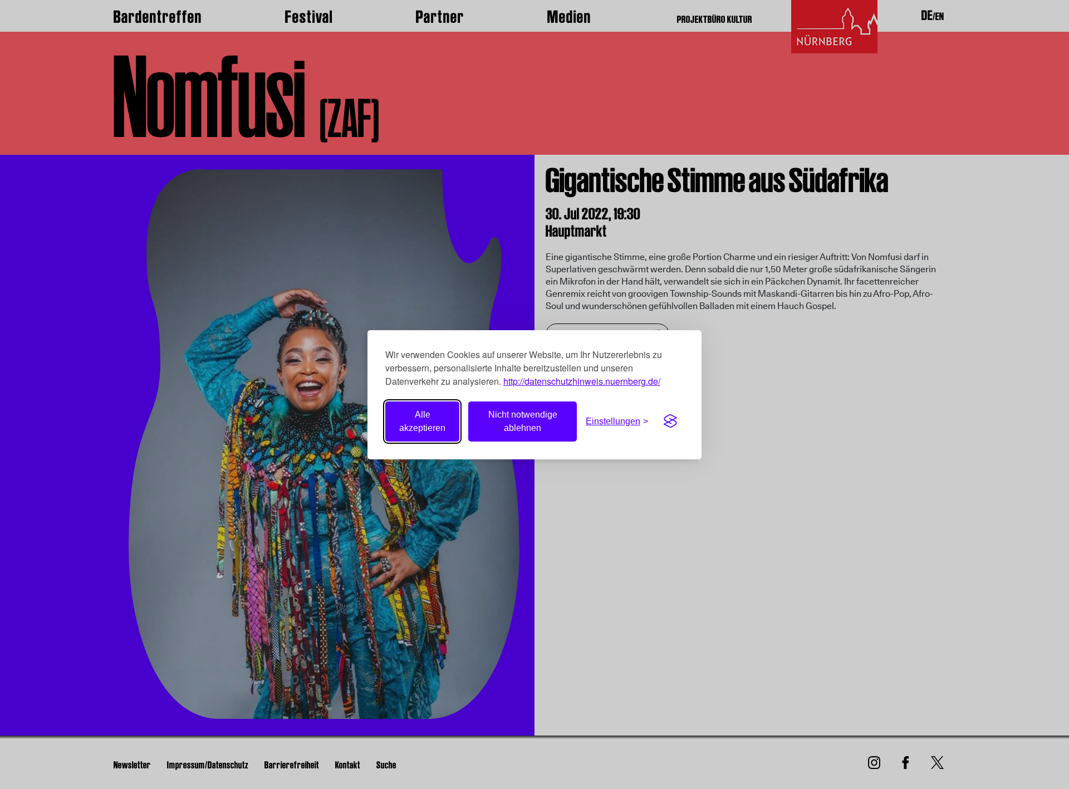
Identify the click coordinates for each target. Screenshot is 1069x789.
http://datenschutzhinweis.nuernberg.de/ (581, 381)
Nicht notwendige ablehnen (522, 421)
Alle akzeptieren (422, 421)
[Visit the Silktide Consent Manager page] (670, 421)
